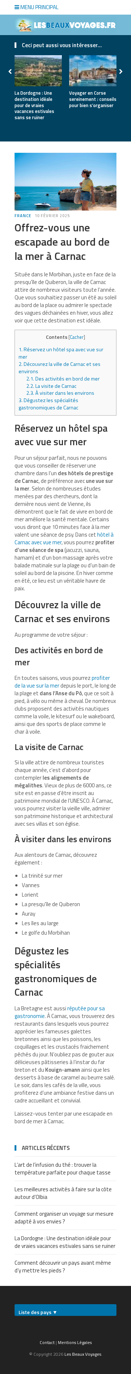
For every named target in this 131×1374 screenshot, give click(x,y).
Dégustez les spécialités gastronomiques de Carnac (48, 404)
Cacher (77, 337)
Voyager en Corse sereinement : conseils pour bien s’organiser (92, 99)
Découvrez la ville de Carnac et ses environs (59, 367)
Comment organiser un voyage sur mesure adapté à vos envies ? (64, 1218)
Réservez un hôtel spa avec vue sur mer (61, 353)
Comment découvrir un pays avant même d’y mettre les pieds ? (63, 1266)
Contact (47, 1342)
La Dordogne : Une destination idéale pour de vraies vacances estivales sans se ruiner (34, 105)
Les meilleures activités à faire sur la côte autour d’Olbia (63, 1193)
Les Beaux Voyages (82, 1354)
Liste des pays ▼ (38, 1312)
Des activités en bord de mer (63, 379)
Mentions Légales (75, 1342)
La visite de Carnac (52, 386)
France (23, 216)
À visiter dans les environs (60, 393)
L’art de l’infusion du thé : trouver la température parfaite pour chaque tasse (63, 1169)
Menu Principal (39, 7)
